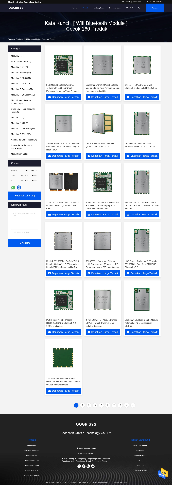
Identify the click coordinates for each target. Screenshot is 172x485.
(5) (21, 61)
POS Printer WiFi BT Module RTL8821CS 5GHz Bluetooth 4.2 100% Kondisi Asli (61, 323)
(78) (19, 67)
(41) (21, 78)
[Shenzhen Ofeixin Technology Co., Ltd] (16, 8)
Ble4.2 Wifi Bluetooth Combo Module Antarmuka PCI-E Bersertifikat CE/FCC (141, 323)
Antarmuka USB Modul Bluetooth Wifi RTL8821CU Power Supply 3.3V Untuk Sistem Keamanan (102, 205)
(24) (24, 140)
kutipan (155, 8)
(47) (23, 129)
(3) (17, 117)
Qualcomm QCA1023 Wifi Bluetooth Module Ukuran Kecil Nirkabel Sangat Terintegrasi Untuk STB (102, 88)
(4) (18, 56)
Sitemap (140, 465)
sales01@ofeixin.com (133, 2)
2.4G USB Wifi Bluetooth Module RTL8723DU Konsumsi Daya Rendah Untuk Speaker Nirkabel (63, 382)
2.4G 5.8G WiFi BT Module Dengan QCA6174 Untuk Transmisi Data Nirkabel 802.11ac (101, 323)
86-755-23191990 (156, 2)
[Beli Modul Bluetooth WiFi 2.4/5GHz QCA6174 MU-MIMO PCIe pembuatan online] (103, 123)
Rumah (75, 8)
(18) (23, 95)
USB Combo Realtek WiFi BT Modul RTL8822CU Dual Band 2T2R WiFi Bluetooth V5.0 (141, 264)
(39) (21, 134)
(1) (19, 123)
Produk (85, 8)
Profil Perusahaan (140, 445)
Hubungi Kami (115, 8)
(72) (22, 89)
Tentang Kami (98, 8)
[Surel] (19, 187)
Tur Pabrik (140, 450)
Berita (140, 460)
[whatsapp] (13, 187)
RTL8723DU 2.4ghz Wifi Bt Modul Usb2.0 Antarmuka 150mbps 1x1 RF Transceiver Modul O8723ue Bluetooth (103, 264)
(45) (21, 73)
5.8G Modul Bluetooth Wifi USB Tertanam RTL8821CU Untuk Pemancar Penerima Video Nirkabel (62, 88)
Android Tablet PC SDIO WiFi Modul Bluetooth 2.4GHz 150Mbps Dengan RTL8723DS (62, 147)
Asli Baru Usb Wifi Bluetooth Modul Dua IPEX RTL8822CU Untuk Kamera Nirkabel (142, 205)
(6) (23, 110)
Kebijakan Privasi (140, 470)
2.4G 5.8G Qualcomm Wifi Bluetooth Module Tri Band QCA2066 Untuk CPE (62, 205)
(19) (20, 84)
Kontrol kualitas (140, 455)
